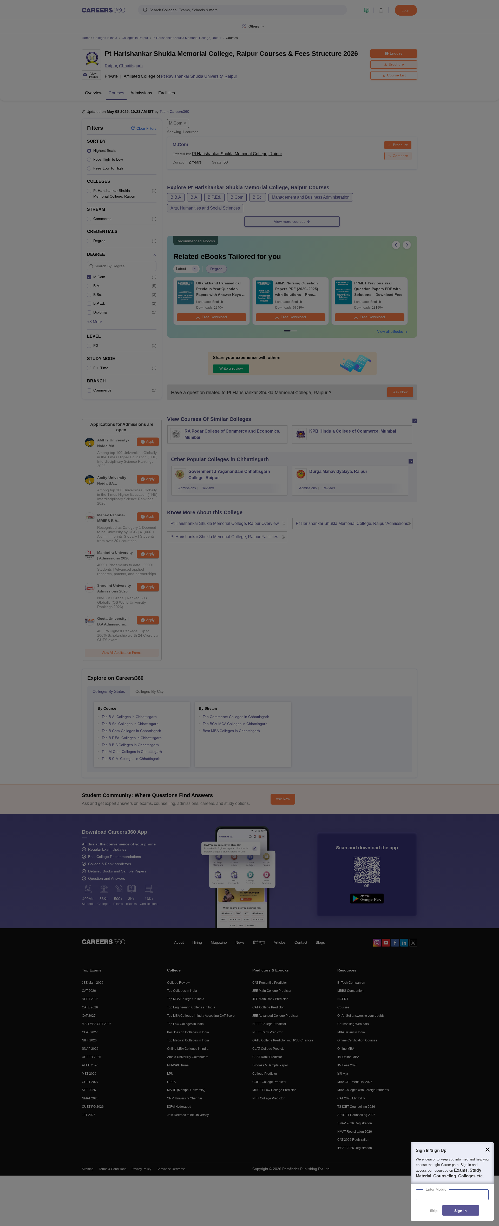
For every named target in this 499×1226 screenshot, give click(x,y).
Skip (434, 1211)
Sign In (460, 1211)
